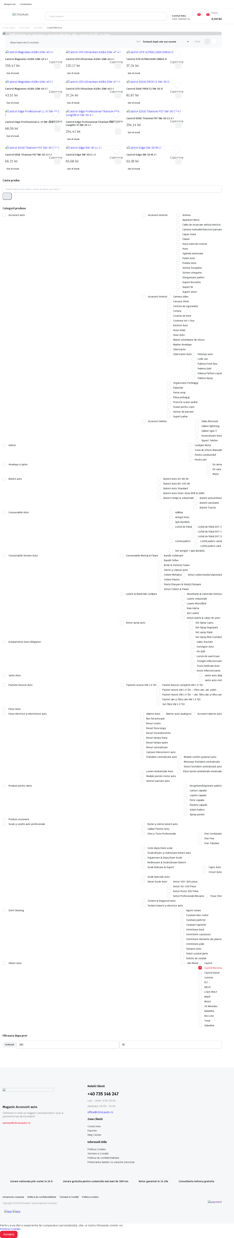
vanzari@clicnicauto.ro (16, 1122)
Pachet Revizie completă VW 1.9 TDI (182, 685)
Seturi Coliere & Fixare (176, 589)
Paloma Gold (204, 368)
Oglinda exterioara (192, 253)
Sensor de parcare (183, 411)
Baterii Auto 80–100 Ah (176, 483)
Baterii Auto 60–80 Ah (175, 478)
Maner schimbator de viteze (189, 339)
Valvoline (209, 1025)
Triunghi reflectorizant (209, 661)
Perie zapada (197, 800)
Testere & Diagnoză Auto (161, 900)
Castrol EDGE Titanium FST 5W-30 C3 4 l (150, 118)
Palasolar (178, 387)
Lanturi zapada (198, 790)
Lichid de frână (183, 526)
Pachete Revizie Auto (21, 685)
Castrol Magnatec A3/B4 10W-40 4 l (26, 59)
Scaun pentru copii (183, 406)
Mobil (207, 996)
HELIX (207, 987)
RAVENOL (209, 1011)
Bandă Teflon (171, 560)
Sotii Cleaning (16, 910)
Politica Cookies (97, 1149)
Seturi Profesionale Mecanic (188, 896)
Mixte (216, 474)
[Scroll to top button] (226, 1230)
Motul (207, 1001)
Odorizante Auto (182, 354)
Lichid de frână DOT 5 (210, 536)
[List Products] (214, 41)
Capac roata (189, 234)
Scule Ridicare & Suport (160, 867)
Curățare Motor (203, 445)
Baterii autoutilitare (211, 498)
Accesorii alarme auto (209, 713)
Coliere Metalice (173, 574)
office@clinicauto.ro (100, 1112)
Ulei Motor (38, 27)
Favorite (92, 1130)
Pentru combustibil (205, 454)
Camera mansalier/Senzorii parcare (202, 229)
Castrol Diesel (211, 972)
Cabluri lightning (210, 426)
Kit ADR (201, 651)
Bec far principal (155, 718)
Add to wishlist (55, 55)
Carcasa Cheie (181, 301)
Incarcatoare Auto (211, 435)
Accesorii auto (17, 215)
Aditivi (12, 445)
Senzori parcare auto (158, 780)
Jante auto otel (213, 680)
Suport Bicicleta (191, 282)
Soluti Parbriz (197, 809)
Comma (208, 977)
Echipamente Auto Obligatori (25, 641)
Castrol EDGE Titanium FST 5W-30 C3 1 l (28, 154)
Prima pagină (9, 27)
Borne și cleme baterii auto (162, 824)
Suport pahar (180, 416)
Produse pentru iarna (20, 785)
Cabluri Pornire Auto (158, 828)
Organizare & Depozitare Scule (164, 857)
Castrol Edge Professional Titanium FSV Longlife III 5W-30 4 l (89, 123)
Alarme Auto (153, 713)
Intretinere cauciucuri (198, 934)
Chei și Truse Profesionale (161, 833)
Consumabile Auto (19, 512)
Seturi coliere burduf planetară (205, 574)
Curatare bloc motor (197, 915)
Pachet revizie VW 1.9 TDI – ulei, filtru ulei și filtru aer (192, 694)
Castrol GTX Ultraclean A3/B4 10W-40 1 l (90, 88)
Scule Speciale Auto (158, 876)
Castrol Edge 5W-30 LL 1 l (81, 154)
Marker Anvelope (182, 344)
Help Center (94, 1134)
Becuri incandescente (158, 733)
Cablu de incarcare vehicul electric (201, 224)
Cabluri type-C (209, 430)
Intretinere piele (195, 943)
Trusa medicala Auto (208, 665)
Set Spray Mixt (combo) (208, 637)
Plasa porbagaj (181, 397)
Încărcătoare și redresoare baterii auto (169, 852)
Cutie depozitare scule (160, 848)
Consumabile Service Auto (23, 555)
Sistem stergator (192, 272)
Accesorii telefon (157, 421)
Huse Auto (179, 335)
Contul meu (26, 4)
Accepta (8, 1234)
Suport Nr (187, 287)
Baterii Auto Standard (175, 488)
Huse (185, 248)
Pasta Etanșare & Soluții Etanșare (182, 584)
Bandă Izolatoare (173, 555)
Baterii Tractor (208, 507)
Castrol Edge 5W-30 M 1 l (141, 154)
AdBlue (179, 512)
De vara (217, 469)
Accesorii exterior (158, 215)
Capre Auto (215, 867)
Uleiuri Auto (24, 27)
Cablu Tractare (205, 641)
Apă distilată (182, 522)
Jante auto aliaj (213, 675)
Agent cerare (193, 910)
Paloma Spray (205, 378)
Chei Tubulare (211, 843)
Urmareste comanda (13, 1197)
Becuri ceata (153, 723)
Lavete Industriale (197, 598)
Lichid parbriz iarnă (211, 541)
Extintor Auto (180, 325)
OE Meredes (210, 1006)
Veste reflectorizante (208, 670)
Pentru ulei (201, 459)
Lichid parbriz (182, 541)
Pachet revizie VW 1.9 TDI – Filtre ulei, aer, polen (189, 689)
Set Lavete (193, 613)
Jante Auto (15, 675)
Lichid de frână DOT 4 (210, 531)
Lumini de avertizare (208, 656)
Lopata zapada (198, 795)
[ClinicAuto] (27, 16)
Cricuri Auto (215, 872)
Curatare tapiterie (196, 924)
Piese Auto (15, 709)
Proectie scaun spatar (185, 402)
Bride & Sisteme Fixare (176, 565)
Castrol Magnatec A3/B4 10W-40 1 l (26, 88)
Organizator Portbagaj (185, 382)
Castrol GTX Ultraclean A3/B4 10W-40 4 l (90, 59)
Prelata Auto (189, 263)
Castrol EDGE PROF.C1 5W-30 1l (144, 88)
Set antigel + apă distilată (190, 550)
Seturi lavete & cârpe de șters (203, 617)
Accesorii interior (157, 296)
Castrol (208, 963)
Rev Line (209, 1015)
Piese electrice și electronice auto (28, 713)
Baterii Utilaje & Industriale (178, 498)
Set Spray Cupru (204, 622)
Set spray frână (204, 632)
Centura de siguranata (185, 306)
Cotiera (177, 311)
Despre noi (9, 4)
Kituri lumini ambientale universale (202, 771)
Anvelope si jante (18, 464)
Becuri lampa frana (156, 737)
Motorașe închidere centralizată (202, 761)
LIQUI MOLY (210, 991)
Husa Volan (179, 330)
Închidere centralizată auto (161, 756)
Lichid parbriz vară (210, 546)
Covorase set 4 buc (183, 320)
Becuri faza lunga (156, 728)
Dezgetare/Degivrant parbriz (206, 785)
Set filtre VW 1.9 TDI (173, 704)
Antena (186, 215)
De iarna (217, 464)
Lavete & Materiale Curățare (141, 593)
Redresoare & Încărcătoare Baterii (166, 862)
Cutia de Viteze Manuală (208, 450)
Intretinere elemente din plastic (204, 939)
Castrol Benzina (213, 967)
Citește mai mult (57, 65)
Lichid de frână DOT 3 (210, 526)
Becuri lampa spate (157, 742)
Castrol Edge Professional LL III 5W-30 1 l (30, 121)
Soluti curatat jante (197, 953)
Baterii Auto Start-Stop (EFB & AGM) (183, 493)
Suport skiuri (189, 291)
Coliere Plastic (172, 579)
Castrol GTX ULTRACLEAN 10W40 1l (146, 59)
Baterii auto (15, 478)
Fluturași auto (205, 354)
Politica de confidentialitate (103, 1157)
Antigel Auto (182, 517)
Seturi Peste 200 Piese (186, 891)
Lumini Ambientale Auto (159, 771)
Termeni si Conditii (98, 1153)
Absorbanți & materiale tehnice (204, 593)
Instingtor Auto (205, 646)
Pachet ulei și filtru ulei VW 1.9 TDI (181, 699)
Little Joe (203, 358)
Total (207, 1020)
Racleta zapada (198, 804)
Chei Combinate (213, 833)
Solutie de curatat (196, 958)
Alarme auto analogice (178, 713)
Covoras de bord (182, 315)
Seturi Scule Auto (157, 881)
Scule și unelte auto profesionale (27, 824)
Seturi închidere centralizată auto (203, 766)
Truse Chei (216, 896)
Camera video (180, 296)
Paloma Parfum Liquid (210, 373)
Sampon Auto (193, 948)
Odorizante (179, 349)
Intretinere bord (195, 929)
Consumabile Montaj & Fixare (142, 555)
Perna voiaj (179, 392)
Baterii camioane (209, 502)
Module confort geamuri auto (200, 756)
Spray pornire (197, 814)
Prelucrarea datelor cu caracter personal (111, 1162)
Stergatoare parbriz (193, 277)
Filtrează (9, 1044)
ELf (206, 982)
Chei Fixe (209, 838)
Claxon (186, 239)
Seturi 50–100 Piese (184, 886)
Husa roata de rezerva (194, 243)
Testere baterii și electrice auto (165, 905)
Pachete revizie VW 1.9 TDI (141, 685)
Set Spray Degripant (206, 627)
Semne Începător (192, 267)
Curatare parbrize (196, 920)
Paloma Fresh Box (207, 363)
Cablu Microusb (209, 421)
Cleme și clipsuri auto (176, 569)
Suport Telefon (209, 440)
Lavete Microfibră (196, 603)
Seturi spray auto (135, 622)
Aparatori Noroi (190, 219)
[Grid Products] (207, 41)
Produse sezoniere (19, 819)
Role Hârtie (193, 608)
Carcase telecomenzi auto (161, 752)
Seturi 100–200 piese (185, 881)
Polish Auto (188, 258)
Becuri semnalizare (157, 747)
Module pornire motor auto (161, 776)
